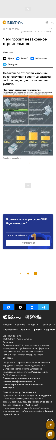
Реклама (25, 329)
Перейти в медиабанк (12, 158)
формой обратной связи (39, 402)
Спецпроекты (10, 329)
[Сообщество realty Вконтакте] (32, 307)
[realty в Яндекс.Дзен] (20, 307)
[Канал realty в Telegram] (43, 307)
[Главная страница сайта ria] (3, 22)
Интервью (33, 324)
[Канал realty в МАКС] (8, 307)
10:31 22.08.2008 (11, 29)
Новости (7, 324)
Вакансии (8, 342)
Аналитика (19, 324)
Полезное (46, 324)
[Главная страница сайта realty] (18, 22)
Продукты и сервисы (44, 329)
